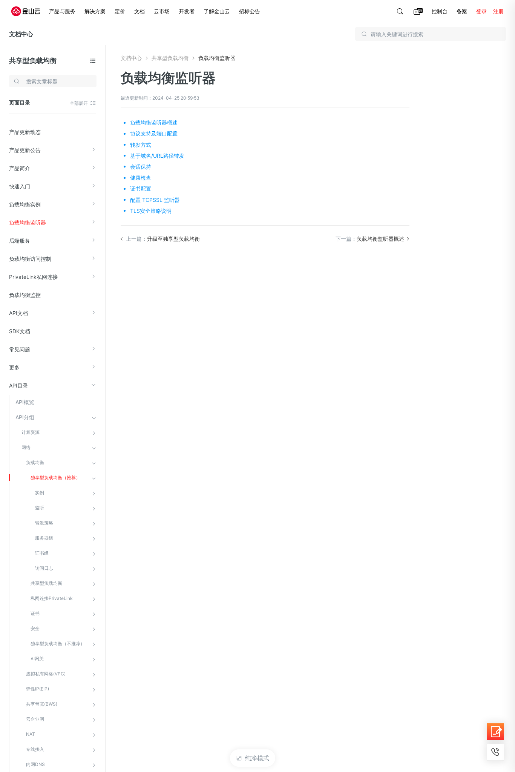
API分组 (24, 417)
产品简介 (19, 168)
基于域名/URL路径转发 (157, 155)
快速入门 (19, 186)
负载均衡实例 (25, 204)
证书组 (42, 553)
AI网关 (37, 658)
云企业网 (35, 719)
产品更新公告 (25, 150)
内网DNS (35, 764)
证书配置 (140, 188)
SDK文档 (19, 331)
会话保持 (140, 166)
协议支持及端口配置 (154, 133)
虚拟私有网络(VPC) (46, 674)
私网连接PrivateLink (52, 598)
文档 (139, 11)
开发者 (187, 11)
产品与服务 (62, 11)
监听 (39, 508)
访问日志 (44, 568)
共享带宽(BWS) (41, 704)
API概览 (24, 402)
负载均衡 (35, 462)
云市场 (162, 11)
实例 (39, 492)
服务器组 (44, 538)
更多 (14, 367)
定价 (120, 11)
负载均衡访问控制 (30, 258)
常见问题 (19, 349)
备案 (462, 11)
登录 (481, 11)
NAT (30, 734)
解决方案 (95, 11)
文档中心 (21, 34)
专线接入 (35, 749)
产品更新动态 (25, 132)
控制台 (440, 11)
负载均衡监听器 (27, 222)
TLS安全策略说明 (151, 211)
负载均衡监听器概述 (154, 122)
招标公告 (249, 11)
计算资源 (30, 432)
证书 (35, 613)
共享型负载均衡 (33, 61)
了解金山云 (217, 11)
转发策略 (44, 523)
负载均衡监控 (25, 295)
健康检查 (140, 177)
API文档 (18, 313)
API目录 (18, 385)
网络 (26, 447)
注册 (498, 11)
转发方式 (140, 144)
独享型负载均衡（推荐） (55, 477)
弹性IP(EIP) (37, 689)
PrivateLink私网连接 (33, 277)
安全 (35, 628)
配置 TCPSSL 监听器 (155, 200)
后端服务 (19, 240)
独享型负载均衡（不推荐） (58, 643)
